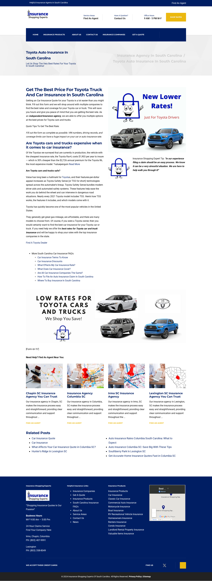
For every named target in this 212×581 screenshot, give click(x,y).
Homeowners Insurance (120, 518)
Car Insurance (115, 495)
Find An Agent (179, 3)
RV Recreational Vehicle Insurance (125, 514)
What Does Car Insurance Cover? (54, 269)
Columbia (45, 536)
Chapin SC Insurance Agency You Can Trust (41, 395)
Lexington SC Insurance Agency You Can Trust (166, 395)
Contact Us (92, 34)
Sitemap (147, 576)
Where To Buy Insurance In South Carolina (58, 280)
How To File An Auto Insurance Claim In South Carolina (65, 276)
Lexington (31, 546)
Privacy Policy (135, 576)
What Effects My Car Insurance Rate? (56, 265)
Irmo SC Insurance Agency (121, 395)
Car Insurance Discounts (49, 261)
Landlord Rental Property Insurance (126, 529)
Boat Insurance (115, 510)
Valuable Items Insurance (121, 533)
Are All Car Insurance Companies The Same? (60, 273)
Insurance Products (54, 34)
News (75, 522)
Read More (74, 164)
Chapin (35, 536)
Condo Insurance (116, 525)
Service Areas (80, 514)
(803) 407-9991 (38, 540)
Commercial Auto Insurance (122, 502)
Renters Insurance (117, 522)
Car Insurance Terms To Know (52, 257)
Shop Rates (176, 17)
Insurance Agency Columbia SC (80, 395)
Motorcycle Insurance (119, 506)
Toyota (65, 177)
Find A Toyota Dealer (36, 242)
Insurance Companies (114, 34)
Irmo (28, 536)
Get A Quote (138, 34)
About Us (76, 34)
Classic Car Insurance (119, 498)
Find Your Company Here (38, 530)
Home (35, 34)
